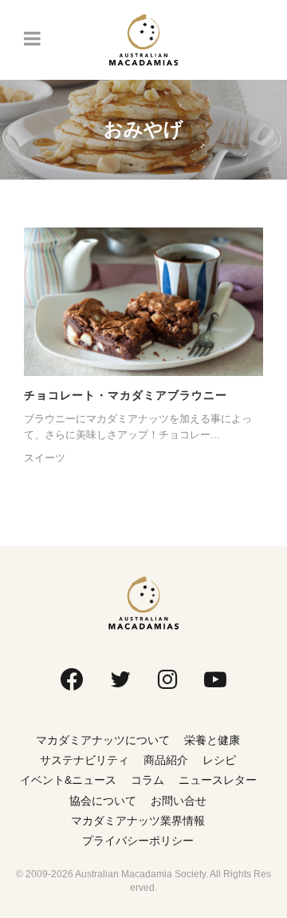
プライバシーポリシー (138, 840)
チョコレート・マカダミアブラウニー (125, 395)
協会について (102, 800)
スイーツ (44, 458)
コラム (147, 780)
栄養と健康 (212, 740)
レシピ (219, 760)
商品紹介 (166, 760)
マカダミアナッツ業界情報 (138, 820)
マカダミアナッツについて (103, 740)
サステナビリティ (84, 760)
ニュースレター (218, 780)
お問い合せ (178, 800)
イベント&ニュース (68, 780)
